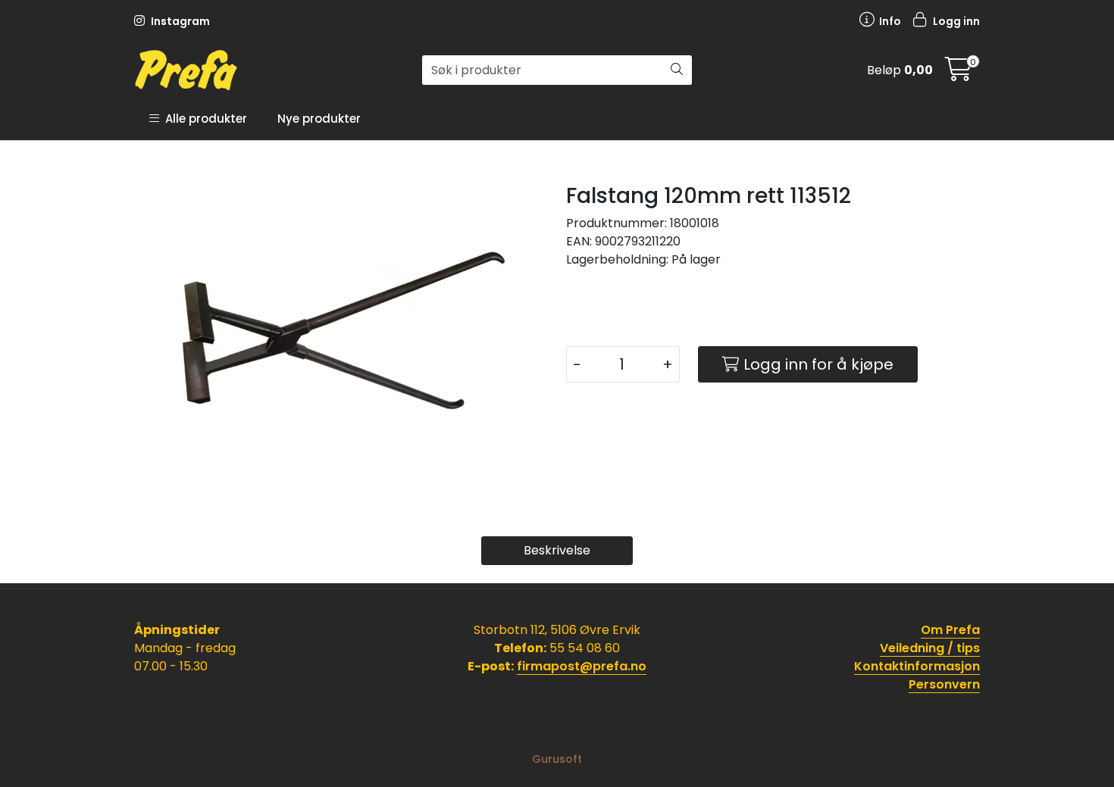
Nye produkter (319, 118)
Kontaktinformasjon (917, 666)
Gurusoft (557, 759)
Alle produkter (203, 118)
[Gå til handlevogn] (958, 74)
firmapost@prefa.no (581, 666)
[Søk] (677, 70)
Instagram (179, 21)
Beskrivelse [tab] (557, 550)
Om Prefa (950, 630)
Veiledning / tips (930, 648)
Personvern (944, 684)
